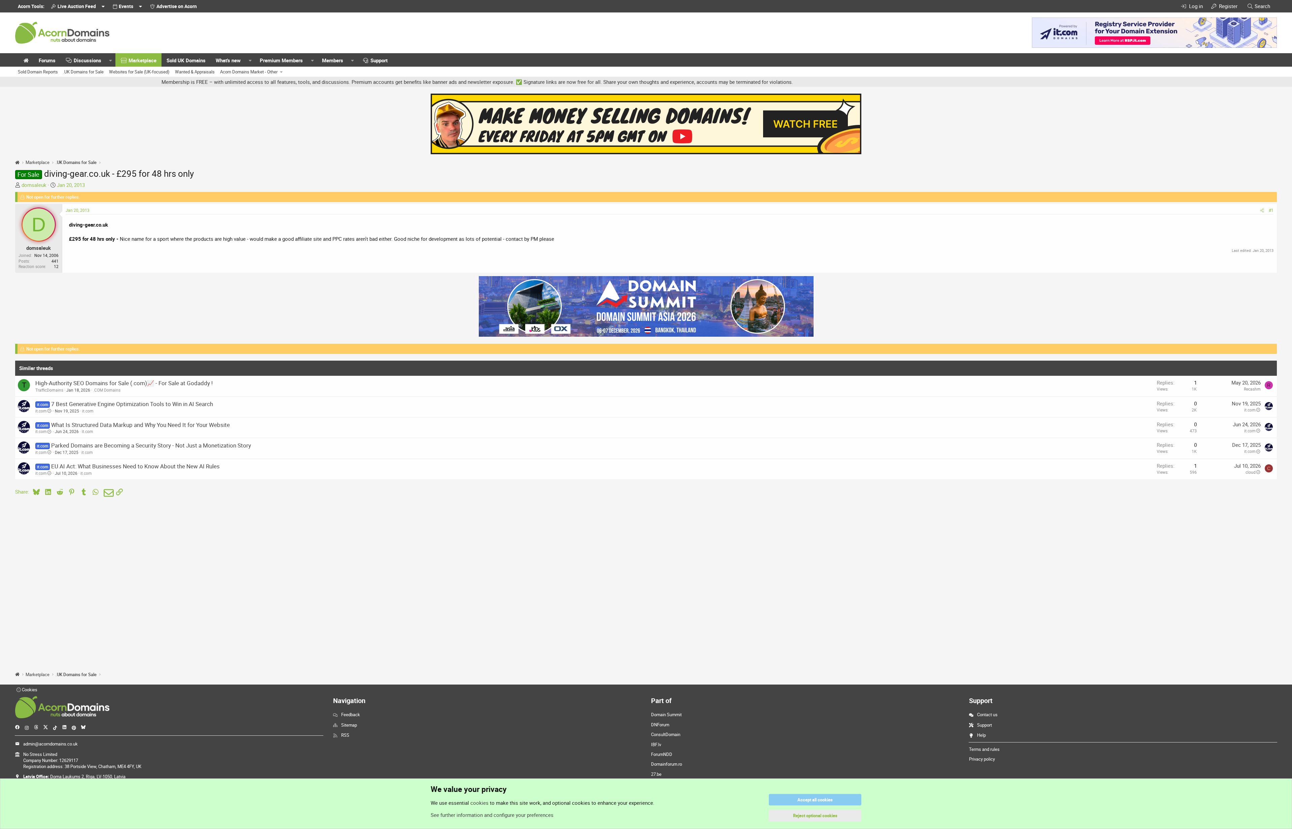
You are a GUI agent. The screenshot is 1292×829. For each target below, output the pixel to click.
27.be (656, 774)
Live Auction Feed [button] (77, 6)
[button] (110, 60)
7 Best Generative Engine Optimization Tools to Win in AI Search (132, 404)
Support (379, 60)
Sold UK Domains (186, 60)
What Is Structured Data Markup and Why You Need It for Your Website (140, 425)
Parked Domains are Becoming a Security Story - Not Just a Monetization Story (151, 445)
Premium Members (281, 60)
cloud (1251, 472)
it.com (41, 410)
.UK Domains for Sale (83, 72)
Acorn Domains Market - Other (249, 72)
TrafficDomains (49, 390)
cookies (479, 802)
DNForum (660, 725)
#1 (1271, 210)
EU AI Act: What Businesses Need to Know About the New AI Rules (135, 466)
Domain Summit (666, 714)
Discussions (87, 60)
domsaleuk (34, 184)
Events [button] (126, 6)
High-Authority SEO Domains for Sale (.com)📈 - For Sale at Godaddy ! (124, 383)
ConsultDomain (665, 734)
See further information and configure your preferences (492, 814)
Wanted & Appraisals (195, 72)
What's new (228, 60)
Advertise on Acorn (176, 6)
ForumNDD (661, 754)
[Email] (107, 493)
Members (332, 60)
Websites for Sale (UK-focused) (139, 72)
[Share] (1262, 210)
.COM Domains (106, 390)
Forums (47, 60)
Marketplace (142, 60)
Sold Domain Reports (38, 72)
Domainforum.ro (666, 764)
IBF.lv (656, 744)
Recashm (1252, 389)
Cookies (29, 690)
